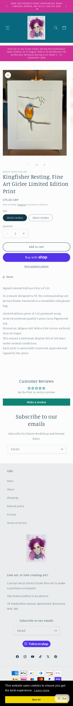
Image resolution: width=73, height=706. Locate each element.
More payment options (36, 266)
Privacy (11, 514)
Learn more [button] (41, 690)
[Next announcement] (66, 6)
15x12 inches (40, 217)
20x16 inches (15, 217)
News (10, 480)
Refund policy (15, 506)
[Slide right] (44, 165)
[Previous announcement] (7, 6)
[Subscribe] (62, 449)
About (10, 489)
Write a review (36, 402)
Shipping (22, 204)
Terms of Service (17, 522)
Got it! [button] (36, 699)
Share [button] (9, 276)
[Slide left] (28, 165)
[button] (7, 28)
